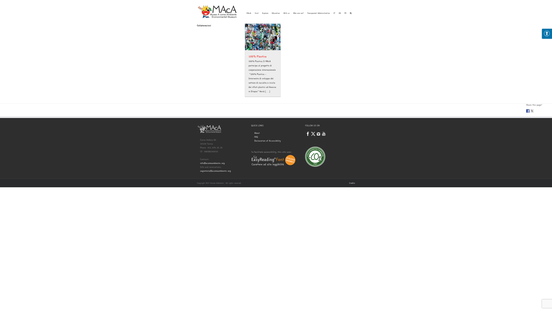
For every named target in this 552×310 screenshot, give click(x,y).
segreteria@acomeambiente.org (215, 171)
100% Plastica (258, 56)
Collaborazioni (204, 25)
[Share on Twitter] (532, 111)
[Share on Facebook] (528, 111)
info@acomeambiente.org (212, 163)
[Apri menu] (547, 34)
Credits (352, 183)
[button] (350, 13)
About (257, 133)
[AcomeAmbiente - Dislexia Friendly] (273, 156)
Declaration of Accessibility (267, 140)
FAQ (256, 136)
